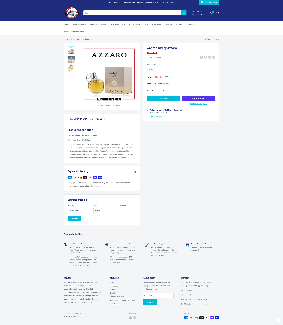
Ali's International (154, 57)
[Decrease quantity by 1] (157, 90)
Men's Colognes (115, 293)
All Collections (115, 304)
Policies (179, 24)
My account (195, 14)
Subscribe (150, 302)
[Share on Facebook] (201, 57)
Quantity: (150, 90)
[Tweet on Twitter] (209, 57)
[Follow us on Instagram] (135, 317)
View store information (158, 116)
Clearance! (156, 24)
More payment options (198, 104)
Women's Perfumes (116, 296)
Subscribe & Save (210, 2)
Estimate (74, 218)
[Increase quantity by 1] (169, 90)
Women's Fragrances (98, 24)
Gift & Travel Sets (116, 24)
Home (66, 24)
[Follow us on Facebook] (130, 317)
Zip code (122, 206)
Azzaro (72, 39)
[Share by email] (213, 57)
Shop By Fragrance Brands (74, 31)
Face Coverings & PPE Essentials (122, 300)
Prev (208, 39)
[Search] (183, 12)
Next (215, 39)
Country (71, 206)
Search (112, 282)
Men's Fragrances (79, 24)
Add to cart (163, 98)
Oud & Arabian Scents (137, 24)
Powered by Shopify (71, 316)
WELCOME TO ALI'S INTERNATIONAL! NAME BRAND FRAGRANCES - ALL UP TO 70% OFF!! (141, 2)
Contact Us (189, 24)
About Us (168, 24)
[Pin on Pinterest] (205, 57)
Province (96, 206)
